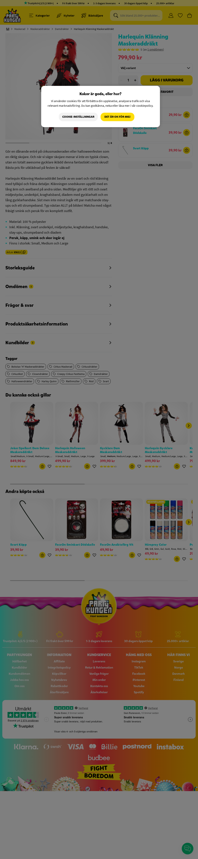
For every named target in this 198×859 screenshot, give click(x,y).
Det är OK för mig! (117, 117)
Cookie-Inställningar (78, 117)
